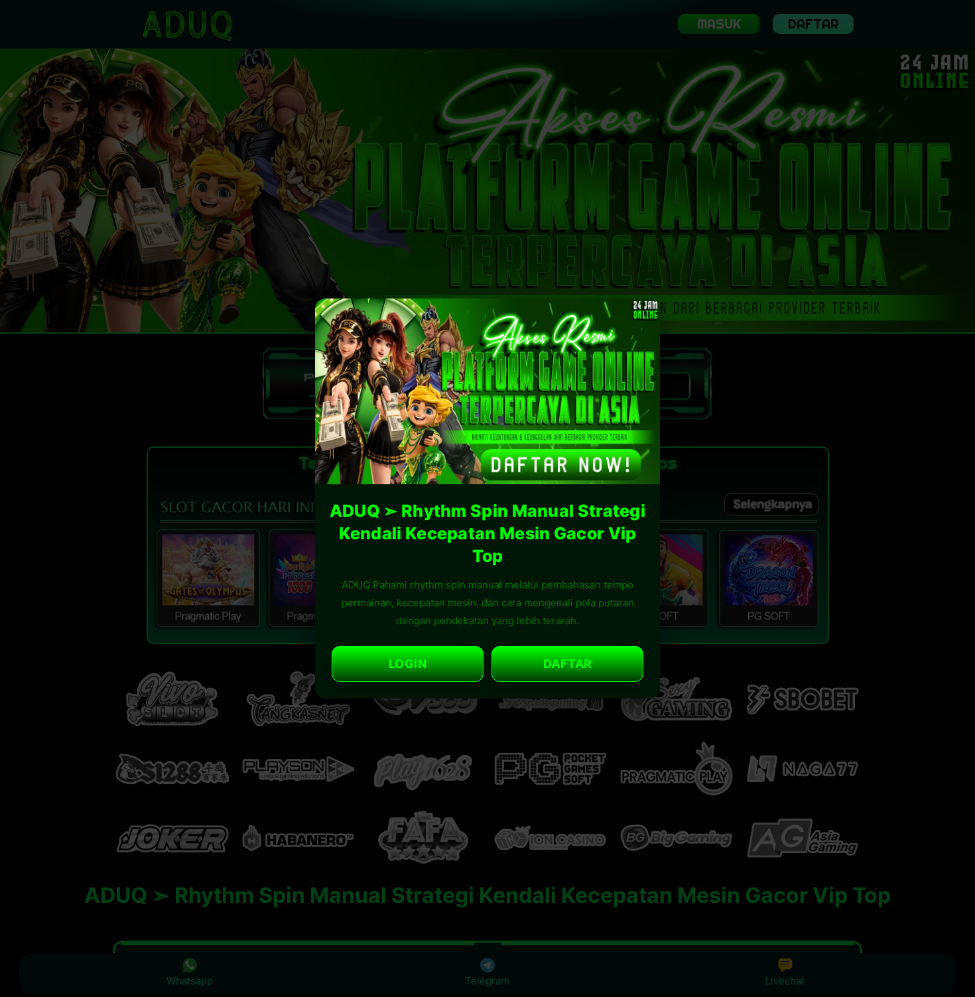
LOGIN (408, 664)
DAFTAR (567, 664)
